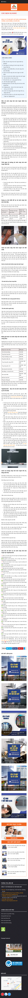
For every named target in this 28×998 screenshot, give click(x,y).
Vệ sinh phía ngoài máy (9, 81)
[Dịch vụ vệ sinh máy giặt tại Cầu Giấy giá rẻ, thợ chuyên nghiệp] (4, 847)
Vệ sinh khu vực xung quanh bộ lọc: (12, 80)
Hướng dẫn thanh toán (6, 915)
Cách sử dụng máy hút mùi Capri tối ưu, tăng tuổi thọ (14, 91)
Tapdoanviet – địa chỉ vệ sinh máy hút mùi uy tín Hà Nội (13, 88)
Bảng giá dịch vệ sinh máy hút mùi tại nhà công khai (14, 84)
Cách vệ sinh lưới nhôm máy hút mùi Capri (14, 76)
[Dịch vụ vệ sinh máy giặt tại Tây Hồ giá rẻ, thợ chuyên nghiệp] (4, 873)
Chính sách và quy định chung (7, 913)
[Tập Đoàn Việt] (14, 7)
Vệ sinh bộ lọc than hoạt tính (10, 78)
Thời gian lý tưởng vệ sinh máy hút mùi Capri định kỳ (13, 66)
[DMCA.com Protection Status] (3, 931)
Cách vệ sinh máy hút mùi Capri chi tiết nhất (13, 73)
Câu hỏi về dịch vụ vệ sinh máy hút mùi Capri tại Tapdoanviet (14, 95)
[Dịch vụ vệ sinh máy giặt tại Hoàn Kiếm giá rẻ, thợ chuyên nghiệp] (4, 853)
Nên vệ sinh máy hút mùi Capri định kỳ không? (13, 62)
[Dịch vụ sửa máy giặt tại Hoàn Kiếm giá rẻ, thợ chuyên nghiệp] (4, 866)
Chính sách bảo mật (5, 918)
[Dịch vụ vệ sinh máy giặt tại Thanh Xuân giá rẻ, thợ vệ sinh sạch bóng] (4, 860)
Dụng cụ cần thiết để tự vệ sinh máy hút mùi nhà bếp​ (13, 69)
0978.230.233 (14, 838)
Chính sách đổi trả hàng (6, 922)
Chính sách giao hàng (6, 920)
